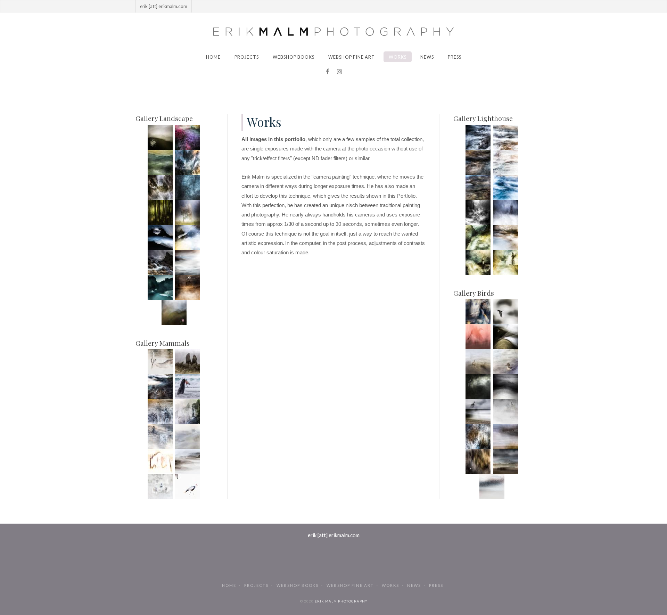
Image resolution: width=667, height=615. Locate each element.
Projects (246, 57)
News (427, 57)
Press (454, 57)
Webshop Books (293, 57)
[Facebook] (328, 71)
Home (213, 57)
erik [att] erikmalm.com (334, 535)
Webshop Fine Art (351, 57)
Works (397, 57)
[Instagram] (339, 71)
